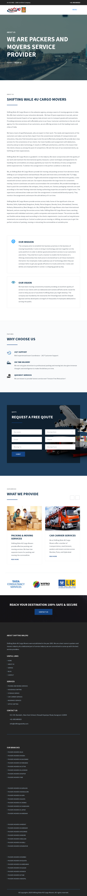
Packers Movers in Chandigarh (18, 806)
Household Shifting (15, 690)
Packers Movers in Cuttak (17, 766)
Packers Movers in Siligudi (17, 868)
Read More (15, 559)
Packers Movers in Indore (17, 835)
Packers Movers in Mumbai (17, 857)
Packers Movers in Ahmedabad (18, 864)
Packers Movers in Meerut (17, 824)
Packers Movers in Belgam (17, 839)
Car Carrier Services (15, 697)
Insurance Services (14, 700)
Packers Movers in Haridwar (18, 813)
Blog (9, 671)
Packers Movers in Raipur (17, 774)
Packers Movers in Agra (16, 795)
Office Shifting (13, 704)
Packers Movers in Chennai (17, 803)
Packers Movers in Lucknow (17, 770)
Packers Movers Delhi (15, 752)
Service (10, 668)
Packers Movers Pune (15, 777)
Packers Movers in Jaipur (17, 810)
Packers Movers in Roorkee (17, 832)
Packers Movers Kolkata (16, 799)
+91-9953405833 (75, 3)
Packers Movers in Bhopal (17, 879)
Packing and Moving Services (18, 686)
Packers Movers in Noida (16, 756)
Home (9, 62)
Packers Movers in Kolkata (17, 861)
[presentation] (72, 498)
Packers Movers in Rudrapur (18, 846)
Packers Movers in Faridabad (18, 763)
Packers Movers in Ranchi (17, 871)
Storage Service (13, 693)
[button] (74, 9)
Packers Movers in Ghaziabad (18, 759)
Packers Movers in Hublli (16, 842)
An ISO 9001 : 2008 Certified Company (18, 3)
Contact (11, 675)
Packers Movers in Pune (16, 875)
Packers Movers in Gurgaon (17, 788)
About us (11, 664)
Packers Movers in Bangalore (18, 792)
